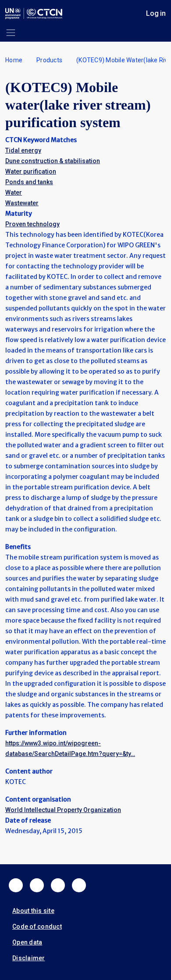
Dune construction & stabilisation (52, 160)
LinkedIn (58, 885)
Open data (27, 942)
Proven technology (32, 224)
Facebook (16, 885)
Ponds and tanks (29, 181)
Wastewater (22, 203)
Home (13, 60)
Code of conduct (37, 926)
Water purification (30, 171)
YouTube (79, 885)
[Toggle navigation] (10, 32)
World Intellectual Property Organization (63, 809)
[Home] (33, 13)
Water (13, 192)
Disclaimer (28, 958)
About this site (33, 910)
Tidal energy (23, 150)
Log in (156, 13)
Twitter (37, 885)
